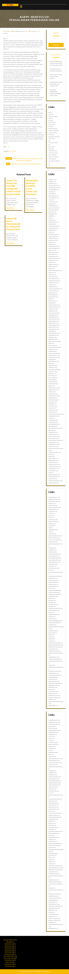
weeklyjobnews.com (53, 673)
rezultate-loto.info (53, 309)
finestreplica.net (52, 345)
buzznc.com (51, 454)
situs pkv (50, 120)
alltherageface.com (53, 460)
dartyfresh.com (52, 224)
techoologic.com (52, 412)
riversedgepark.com (53, 197)
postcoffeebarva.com (54, 556)
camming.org (51, 191)
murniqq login (12, 958)
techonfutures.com (53, 410)
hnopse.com (51, 689)
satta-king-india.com (53, 278)
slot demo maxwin (53, 153)
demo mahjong (52, 155)
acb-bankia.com (52, 633)
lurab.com (51, 472)
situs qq (50, 118)
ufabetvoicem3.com (53, 327)
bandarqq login (10, 944)
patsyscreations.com (53, 208)
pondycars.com (52, 408)
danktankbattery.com (54, 614)
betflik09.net (51, 216)
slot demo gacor (52, 150)
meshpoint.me (52, 548)
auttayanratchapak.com (54, 554)
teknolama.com (52, 566)
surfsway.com (52, 262)
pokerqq (50, 126)
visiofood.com (52, 391)
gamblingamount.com (54, 685)
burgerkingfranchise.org (54, 560)
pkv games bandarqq (54, 136)
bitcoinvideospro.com (54, 537)
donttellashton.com (53, 509)
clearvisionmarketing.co (54, 369)
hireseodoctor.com (53, 297)
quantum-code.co (53, 371)
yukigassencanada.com (54, 280)
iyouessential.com (53, 236)
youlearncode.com (53, 240)
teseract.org (51, 385)
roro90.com (51, 513)
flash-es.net (51, 634)
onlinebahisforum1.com (54, 187)
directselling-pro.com (54, 468)
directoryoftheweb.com (54, 507)
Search (56, 33)
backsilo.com (51, 639)
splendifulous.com (53, 311)
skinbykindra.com (53, 458)
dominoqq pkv (52, 159)
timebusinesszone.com (54, 695)
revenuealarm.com (53, 470)
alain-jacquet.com (53, 542)
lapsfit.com (51, 299)
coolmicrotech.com (53, 434)
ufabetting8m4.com (53, 317)
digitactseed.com (52, 266)
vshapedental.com (53, 420)
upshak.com (51, 637)
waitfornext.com (52, 367)
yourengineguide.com (54, 424)
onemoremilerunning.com (55, 590)
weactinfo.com (52, 602)
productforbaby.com (53, 568)
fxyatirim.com (52, 242)
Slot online (13, 151)
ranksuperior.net (52, 679)
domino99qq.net (52, 505)
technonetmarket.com (54, 357)
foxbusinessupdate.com (54, 622)
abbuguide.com (52, 244)
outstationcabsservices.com (55, 428)
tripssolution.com (53, 276)
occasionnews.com (53, 691)
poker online (51, 124)
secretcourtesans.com (54, 185)
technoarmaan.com (53, 446)
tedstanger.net (52, 359)
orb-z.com (51, 570)
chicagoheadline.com (53, 189)
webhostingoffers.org (54, 248)
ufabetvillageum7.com (54, 325)
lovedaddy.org (52, 624)
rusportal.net (51, 525)
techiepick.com (52, 404)
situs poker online (53, 142)
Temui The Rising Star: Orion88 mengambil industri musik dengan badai (13, 187)
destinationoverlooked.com (55, 683)
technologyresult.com (54, 246)
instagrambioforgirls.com (55, 594)
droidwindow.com (53, 394)
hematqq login (10, 960)
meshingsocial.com (53, 604)
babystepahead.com (53, 681)
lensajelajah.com (52, 214)
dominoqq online (52, 116)
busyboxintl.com (52, 552)
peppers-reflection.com (54, 697)
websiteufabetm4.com (54, 333)
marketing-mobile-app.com (55, 608)
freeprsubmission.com (54, 396)
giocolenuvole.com (53, 234)
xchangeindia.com (53, 432)
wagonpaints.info (52, 365)
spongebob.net (52, 550)
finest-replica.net (52, 377)
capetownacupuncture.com (55, 535)
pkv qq (50, 112)
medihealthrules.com (53, 416)
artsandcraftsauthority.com (55, 480)
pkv (49, 140)
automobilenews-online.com (55, 440)
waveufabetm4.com (53, 329)
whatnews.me (52, 373)
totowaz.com (51, 665)
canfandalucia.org (53, 422)
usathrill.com (51, 418)
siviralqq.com (51, 641)
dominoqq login (10, 948)
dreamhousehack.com (54, 436)
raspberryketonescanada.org (56, 414)
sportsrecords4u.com (54, 313)
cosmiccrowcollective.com (55, 540)
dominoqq (51, 134)
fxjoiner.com (51, 456)
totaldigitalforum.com (54, 444)
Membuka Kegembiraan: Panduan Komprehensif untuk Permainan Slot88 (56, 63)
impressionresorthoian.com (55, 643)
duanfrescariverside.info (54, 341)
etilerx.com (51, 343)
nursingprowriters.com (54, 651)
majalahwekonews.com (54, 499)
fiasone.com (51, 612)
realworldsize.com (53, 564)
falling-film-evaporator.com (55, 647)
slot (9, 146)
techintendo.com (52, 254)
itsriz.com (50, 531)
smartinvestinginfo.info (54, 353)
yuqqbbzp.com (52, 284)
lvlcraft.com (51, 268)
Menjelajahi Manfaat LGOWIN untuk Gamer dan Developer (32, 187)
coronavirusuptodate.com (55, 288)
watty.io (50, 527)
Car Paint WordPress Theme (29, 971)
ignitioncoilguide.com (53, 474)
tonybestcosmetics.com (54, 452)
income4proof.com (53, 210)
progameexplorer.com (54, 464)
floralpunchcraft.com (53, 610)
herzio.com (51, 515)
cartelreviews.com (53, 260)
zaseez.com (51, 200)
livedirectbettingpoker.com (55, 620)
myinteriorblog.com (53, 400)
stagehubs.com (52, 179)
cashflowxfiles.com (53, 596)
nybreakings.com (52, 426)
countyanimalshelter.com (54, 675)
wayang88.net (52, 331)
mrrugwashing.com (53, 630)
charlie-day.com (52, 618)
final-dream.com (52, 375)
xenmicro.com (52, 220)
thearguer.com (52, 606)
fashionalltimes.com (53, 442)
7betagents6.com (53, 286)
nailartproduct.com (53, 264)
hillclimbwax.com (52, 687)
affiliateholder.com (53, 705)
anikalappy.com (52, 337)
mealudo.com (52, 616)
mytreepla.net (52, 303)
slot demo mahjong (53, 130)
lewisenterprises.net (53, 226)
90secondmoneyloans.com (55, 270)
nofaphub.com (52, 204)
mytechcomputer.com (54, 476)
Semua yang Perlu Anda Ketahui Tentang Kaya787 (56, 76)
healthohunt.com (52, 349)
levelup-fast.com (52, 301)
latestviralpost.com (53, 580)
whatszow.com (52, 250)
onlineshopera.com (53, 222)
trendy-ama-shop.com (54, 387)
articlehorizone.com (53, 282)
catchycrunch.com (53, 201)
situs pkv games (52, 132)
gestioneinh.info (52, 379)
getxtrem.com (52, 600)
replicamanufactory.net (54, 307)
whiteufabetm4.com (53, 335)
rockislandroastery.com (54, 466)
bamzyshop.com (52, 406)
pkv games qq (52, 122)
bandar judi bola (52, 128)
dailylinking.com (52, 230)
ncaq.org (50, 218)
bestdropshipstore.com (54, 258)
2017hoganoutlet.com (54, 501)
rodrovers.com (52, 274)
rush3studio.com (52, 511)
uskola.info (51, 363)
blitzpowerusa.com (53, 584)
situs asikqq (51, 146)
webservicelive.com (53, 482)
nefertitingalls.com (53, 206)
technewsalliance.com (54, 355)
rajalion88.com (52, 193)
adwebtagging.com (53, 677)
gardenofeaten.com (53, 586)
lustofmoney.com (52, 693)
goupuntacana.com (53, 195)
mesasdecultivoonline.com (55, 576)
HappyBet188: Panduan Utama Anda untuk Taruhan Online (56, 84)
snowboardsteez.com (54, 592)
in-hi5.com (51, 517)
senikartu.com (52, 523)
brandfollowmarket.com (54, 671)
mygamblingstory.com (54, 497)
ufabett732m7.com (53, 390)
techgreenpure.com (53, 256)
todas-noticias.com (53, 521)
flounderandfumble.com (54, 347)
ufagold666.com (52, 398)
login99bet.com (52, 183)
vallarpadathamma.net (54, 562)
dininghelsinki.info (53, 339)
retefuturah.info (52, 351)
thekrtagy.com (52, 430)
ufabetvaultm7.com (53, 323)
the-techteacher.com (53, 438)
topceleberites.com (53, 315)
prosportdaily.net (53, 381)
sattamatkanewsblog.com (55, 659)
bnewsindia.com (52, 402)
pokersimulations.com (54, 305)
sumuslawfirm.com (53, 649)
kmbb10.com (51, 598)
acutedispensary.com (53, 657)
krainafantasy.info (53, 519)
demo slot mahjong (53, 157)
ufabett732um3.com (53, 361)
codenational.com (53, 462)
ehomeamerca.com (53, 252)
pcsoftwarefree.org (53, 228)
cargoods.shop (52, 533)
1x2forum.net (52, 181)
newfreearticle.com (53, 582)
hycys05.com (51, 588)
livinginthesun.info (53, 529)
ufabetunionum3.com (54, 319)
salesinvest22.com (53, 383)
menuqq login (8, 940)
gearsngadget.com (53, 294)
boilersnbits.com (52, 578)
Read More (10, 208)
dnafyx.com (51, 232)
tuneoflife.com (52, 699)
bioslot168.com (52, 478)
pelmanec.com (52, 503)
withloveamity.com (53, 238)
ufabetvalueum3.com (53, 321)
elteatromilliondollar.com (55, 558)
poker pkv (51, 114)
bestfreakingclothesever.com (56, 645)
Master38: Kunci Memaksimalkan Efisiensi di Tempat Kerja (13, 224)
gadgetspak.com (52, 292)
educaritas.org (52, 212)
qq (49, 163)
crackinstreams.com (53, 290)
